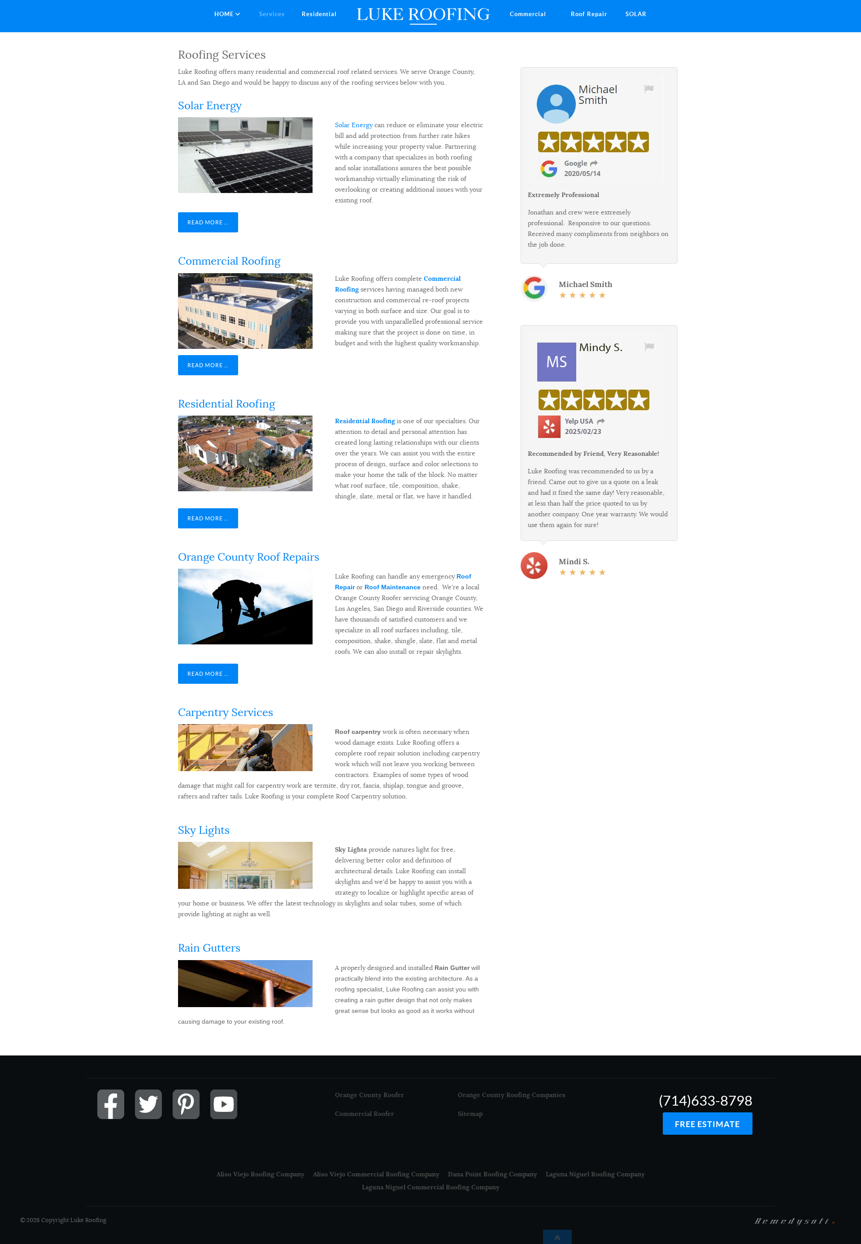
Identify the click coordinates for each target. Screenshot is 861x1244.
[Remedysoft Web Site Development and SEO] (794, 1221)
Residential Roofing (226, 404)
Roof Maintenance (393, 587)
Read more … (208, 222)
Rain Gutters (209, 948)
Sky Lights (204, 830)
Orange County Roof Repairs (248, 557)
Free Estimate (707, 1124)
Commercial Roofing (229, 261)
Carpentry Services (225, 712)
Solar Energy (210, 105)
